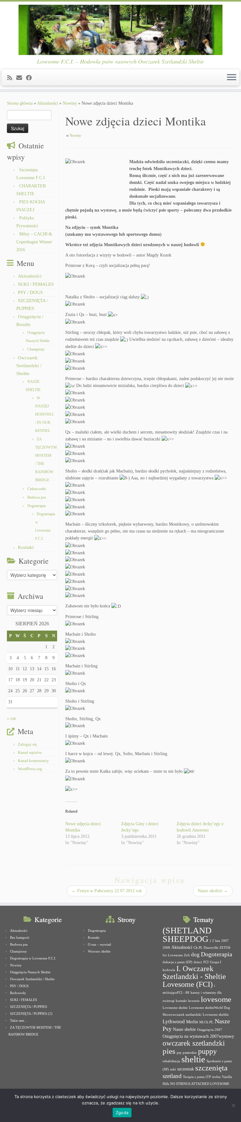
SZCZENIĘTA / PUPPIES (28, 1007)
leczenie (194, 1001)
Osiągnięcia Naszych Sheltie (30, 972)
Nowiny (70, 103)
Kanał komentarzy (33, 760)
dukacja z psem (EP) (177, 962)
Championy (36, 349)
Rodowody (18, 993)
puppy (207, 1051)
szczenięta (211, 1068)
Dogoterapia (36, 506)
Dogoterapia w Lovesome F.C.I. (33, 958)
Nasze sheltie (184, 1029)
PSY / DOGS (30, 292)
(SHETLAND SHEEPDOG (187, 935)
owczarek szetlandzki (194, 1043)
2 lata (216, 940)
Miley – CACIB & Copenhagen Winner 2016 (34, 242)
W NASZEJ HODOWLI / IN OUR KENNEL (44, 414)
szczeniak (185, 1068)
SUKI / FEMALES (36, 284)
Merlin (192, 1021)
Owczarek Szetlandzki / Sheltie (28, 365)
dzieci (198, 962)
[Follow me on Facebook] (31, 78)
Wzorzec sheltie (99, 951)
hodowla (169, 970)
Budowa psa (36, 497)
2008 (166, 947)
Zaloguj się (27, 744)
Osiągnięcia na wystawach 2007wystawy (198, 1036)
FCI (206, 962)
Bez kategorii (19, 937)
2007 (225, 940)
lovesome (216, 999)
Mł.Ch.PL (206, 1022)
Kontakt (26, 547)
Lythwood (174, 1022)
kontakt (181, 1001)
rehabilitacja (171, 1061)
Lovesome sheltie (175, 1007)
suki (173, 1069)
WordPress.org (30, 768)
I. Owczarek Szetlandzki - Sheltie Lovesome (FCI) (194, 976)
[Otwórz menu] (231, 77)
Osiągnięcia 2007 (209, 1029)
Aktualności (47, 103)
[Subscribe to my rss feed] (11, 78)
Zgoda (122, 1112)
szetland (172, 1076)
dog (195, 955)
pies (169, 1051)
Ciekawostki (36, 489)
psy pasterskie (187, 1052)
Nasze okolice (213, 890)
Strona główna (20, 103)
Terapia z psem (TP (197, 1077)
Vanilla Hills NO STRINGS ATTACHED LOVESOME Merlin (197, 1083)
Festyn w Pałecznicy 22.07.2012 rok (107, 890)
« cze (11, 718)
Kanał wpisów (30, 752)
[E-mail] (21, 78)
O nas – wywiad (99, 944)
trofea (216, 1077)
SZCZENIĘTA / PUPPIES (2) (31, 1013)
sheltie (193, 1059)
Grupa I (215, 962)
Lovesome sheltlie (216, 1014)
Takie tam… (19, 1020)
